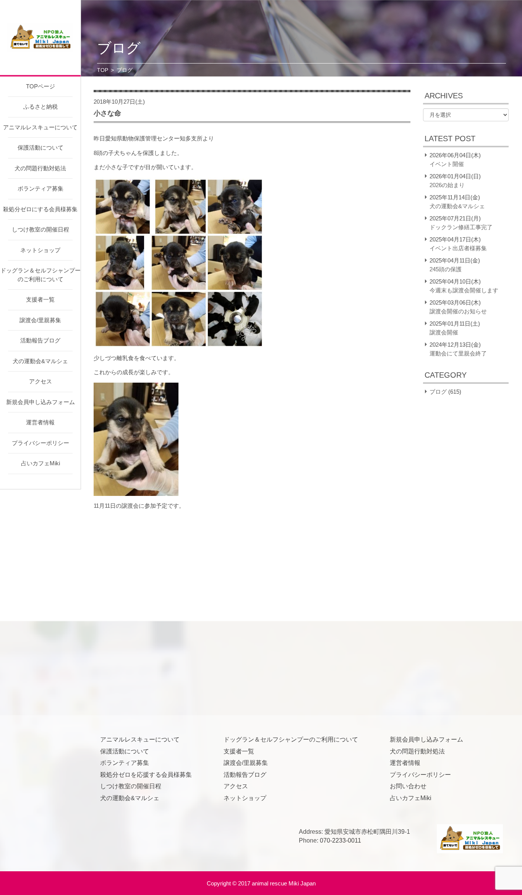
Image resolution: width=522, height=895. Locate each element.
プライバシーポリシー (40, 443)
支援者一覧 (40, 299)
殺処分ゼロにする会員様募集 (40, 209)
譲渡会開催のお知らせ (458, 311)
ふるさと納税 (40, 106)
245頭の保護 (446, 269)
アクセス (40, 381)
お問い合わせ (408, 786)
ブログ (438, 391)
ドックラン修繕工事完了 (461, 227)
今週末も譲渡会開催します (464, 290)
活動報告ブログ (40, 340)
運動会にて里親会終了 (458, 353)
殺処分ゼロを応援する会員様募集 (146, 774)
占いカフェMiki (40, 463)
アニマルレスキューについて (40, 127)
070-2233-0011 (340, 840)
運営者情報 (40, 422)
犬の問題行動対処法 (40, 168)
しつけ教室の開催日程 (40, 229)
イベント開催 (447, 164)
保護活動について (40, 147)
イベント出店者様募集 (458, 248)
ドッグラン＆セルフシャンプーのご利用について (40, 274)
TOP (102, 70)
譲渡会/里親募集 (40, 320)
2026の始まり (447, 185)
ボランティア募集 (40, 188)
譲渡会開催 (444, 332)
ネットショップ (40, 250)
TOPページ (40, 86)
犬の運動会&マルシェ (40, 361)
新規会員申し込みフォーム (40, 402)
